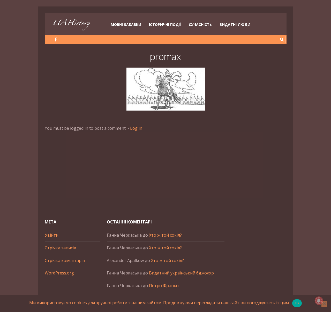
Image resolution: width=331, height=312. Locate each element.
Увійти (51, 235)
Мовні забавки (126, 24)
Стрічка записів (60, 248)
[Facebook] (55, 39)
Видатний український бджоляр (181, 273)
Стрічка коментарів (65, 260)
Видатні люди (235, 24)
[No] (324, 304)
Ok (297, 303)
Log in (136, 128)
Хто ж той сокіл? (165, 235)
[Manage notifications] (319, 300)
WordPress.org (59, 273)
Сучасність (200, 24)
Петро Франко (164, 285)
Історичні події (165, 24)
